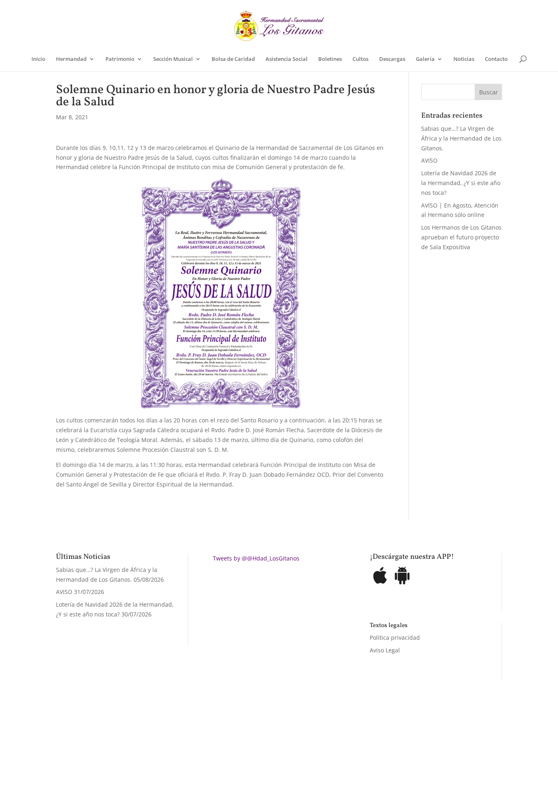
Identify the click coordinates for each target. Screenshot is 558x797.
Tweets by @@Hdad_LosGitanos (256, 558)
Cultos (360, 59)
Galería (425, 59)
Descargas (392, 59)
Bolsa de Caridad (233, 59)
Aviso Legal (385, 650)
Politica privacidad (395, 637)
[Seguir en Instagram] (377, 753)
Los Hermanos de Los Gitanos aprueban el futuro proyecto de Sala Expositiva (461, 237)
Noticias (463, 59)
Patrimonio (119, 59)
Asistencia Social (287, 59)
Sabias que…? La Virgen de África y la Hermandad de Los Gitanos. (461, 138)
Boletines (330, 59)
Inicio (38, 59)
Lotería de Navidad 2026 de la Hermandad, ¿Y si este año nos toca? (460, 182)
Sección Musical (173, 59)
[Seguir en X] (361, 753)
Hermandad (71, 59)
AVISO (429, 160)
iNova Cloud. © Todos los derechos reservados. (159, 752)
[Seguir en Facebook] (344, 753)
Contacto (496, 59)
